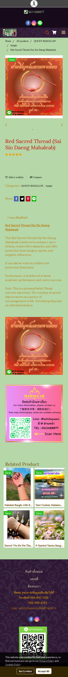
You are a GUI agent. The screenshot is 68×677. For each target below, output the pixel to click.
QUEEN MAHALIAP (32, 186)
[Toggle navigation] (63, 32)
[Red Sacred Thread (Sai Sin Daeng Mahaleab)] (34, 87)
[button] (46, 33)
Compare (37, 177)
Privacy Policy (46, 660)
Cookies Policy (12, 664)
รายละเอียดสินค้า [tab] (17, 217)
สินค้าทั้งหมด (34, 571)
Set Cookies (25, 671)
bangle (49, 186)
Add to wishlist (15, 177)
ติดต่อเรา (34, 586)
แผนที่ (34, 578)
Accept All (43, 671)
